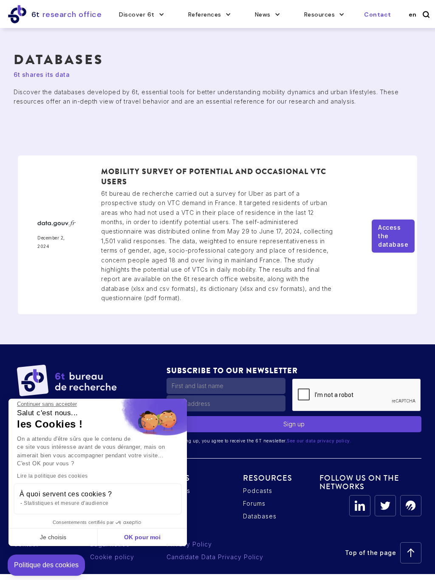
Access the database (393, 236)
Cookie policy (112, 556)
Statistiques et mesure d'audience (66, 503)
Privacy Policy (189, 544)
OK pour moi (142, 537)
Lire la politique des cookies (52, 476)
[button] (141, 14)
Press (175, 503)
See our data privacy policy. (319, 440)
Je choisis (53, 537)
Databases (260, 516)
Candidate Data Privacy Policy (215, 556)
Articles (178, 490)
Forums (254, 503)
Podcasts (257, 490)
